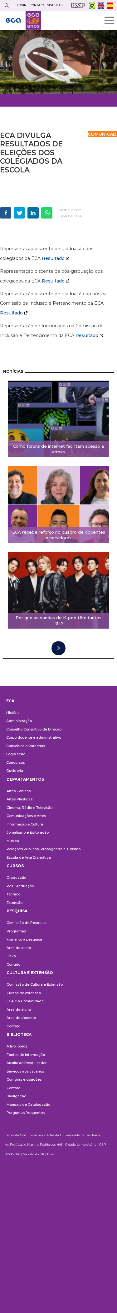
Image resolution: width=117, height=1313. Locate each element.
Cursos (15, 865)
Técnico (13, 894)
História (13, 712)
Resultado (53, 258)
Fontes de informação (26, 1054)
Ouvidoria (14, 770)
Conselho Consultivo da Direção (33, 729)
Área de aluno (19, 1009)
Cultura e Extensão (30, 972)
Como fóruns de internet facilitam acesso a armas (58, 449)
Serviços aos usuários (25, 1071)
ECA (10, 701)
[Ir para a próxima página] (58, 648)
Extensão (14, 902)
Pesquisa (17, 911)
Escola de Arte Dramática (29, 857)
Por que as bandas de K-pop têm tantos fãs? (58, 620)
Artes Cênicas (19, 791)
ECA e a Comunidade (25, 1001)
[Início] (23, 20)
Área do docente (21, 1017)
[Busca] (6, 5)
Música (13, 841)
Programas (16, 931)
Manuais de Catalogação (28, 1104)
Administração (19, 721)
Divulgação (16, 1096)
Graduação (16, 877)
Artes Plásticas (19, 799)
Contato (13, 964)
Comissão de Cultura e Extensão (35, 984)
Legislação (15, 754)
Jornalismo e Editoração (28, 832)
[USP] (78, 5)
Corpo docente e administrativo (33, 737)
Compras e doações (24, 1079)
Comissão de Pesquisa (26, 922)
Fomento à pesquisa (24, 939)
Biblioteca (19, 1034)
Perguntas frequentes (26, 1112)
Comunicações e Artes (26, 816)
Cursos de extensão (24, 993)
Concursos (15, 762)
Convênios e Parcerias (25, 746)
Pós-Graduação (20, 886)
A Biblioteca (17, 1046)
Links (11, 956)
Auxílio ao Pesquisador (26, 1063)
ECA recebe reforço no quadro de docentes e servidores (58, 535)
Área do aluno (19, 948)
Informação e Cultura (25, 824)
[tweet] (19, 213)
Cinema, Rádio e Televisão (29, 807)
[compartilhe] (5, 213)
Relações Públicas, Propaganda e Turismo (43, 849)
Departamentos (25, 779)
